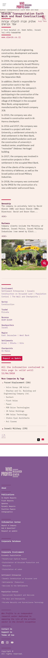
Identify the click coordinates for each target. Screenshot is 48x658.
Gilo (22, 343)
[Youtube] (12, 642)
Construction (7, 304)
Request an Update (12, 358)
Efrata (13, 343)
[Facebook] (2, 642)
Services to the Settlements (15, 586)
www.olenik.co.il (11, 37)
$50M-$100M (6, 320)
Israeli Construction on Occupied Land (20, 578)
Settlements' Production (13, 582)
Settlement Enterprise (12, 291)
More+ (4, 217)
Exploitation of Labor (12, 569)
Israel (4, 328)
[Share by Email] (42, 440)
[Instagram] (7, 642)
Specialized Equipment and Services (18, 595)
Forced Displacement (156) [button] (17, 383)
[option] (24, 255)
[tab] (24, 382)
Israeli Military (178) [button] (16, 429)
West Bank (24, 335)
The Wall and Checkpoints (25, 297)
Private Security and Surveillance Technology (23, 602)
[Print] (3, 436)
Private (5, 312)
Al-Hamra (5, 351)
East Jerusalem (8, 335)
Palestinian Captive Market (15, 559)
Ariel (4, 343)
